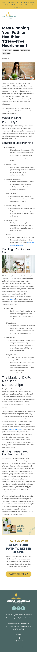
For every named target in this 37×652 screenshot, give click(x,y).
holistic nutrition (25, 50)
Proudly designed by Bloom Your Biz (18, 618)
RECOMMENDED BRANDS (18, 623)
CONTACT (18, 641)
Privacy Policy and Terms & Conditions (18, 615)
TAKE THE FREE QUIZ (18, 574)
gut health (16, 50)
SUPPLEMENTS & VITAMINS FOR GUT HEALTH (18, 628)
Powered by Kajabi (18, 647)
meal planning (6, 53)
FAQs (19, 638)
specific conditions (15, 429)
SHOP (18, 635)
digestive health (7, 50)
